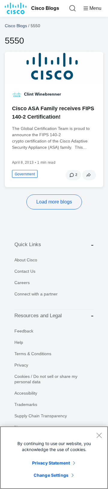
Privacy (21, 365)
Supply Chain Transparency (40, 415)
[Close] (99, 435)
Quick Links (27, 244)
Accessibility (25, 393)
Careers (22, 282)
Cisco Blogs (45, 8)
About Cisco (25, 259)
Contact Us (24, 271)
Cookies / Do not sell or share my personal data (45, 379)
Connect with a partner (36, 294)
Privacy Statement (51, 462)
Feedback (23, 331)
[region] (54, 457)
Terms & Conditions (32, 353)
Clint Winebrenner (42, 94)
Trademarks (25, 404)
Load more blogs (54, 201)
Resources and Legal (38, 315)
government (25, 174)
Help (18, 342)
